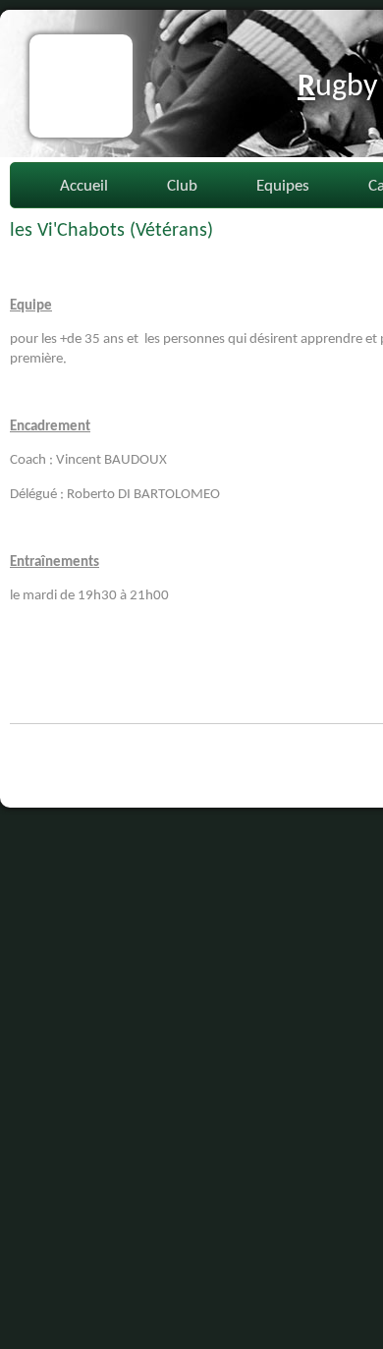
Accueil (84, 186)
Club (182, 186)
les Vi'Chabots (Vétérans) (111, 231)
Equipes (282, 186)
